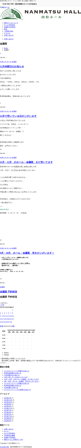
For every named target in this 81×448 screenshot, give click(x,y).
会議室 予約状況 (9, 27)
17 (3, 319)
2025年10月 (8, 402)
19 (7, 319)
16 (1, 319)
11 (5, 316)
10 (3, 316)
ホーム (6, 431)
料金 (5, 29)
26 (7, 322)
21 (11, 319)
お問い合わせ (8, 35)
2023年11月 (8, 408)
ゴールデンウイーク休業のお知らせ (16, 383)
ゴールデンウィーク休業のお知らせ (16, 371)
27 (9, 322)
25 (5, 322)
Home (6, 48)
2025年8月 (7, 404)
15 (13, 316)
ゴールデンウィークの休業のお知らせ (17, 390)
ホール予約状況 (9, 25)
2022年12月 (8, 416)
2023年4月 (7, 412)
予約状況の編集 (9, 435)
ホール (9, 62)
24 (3, 322)
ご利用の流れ (8, 31)
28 (11, 322)
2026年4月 (7, 398)
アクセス (7, 33)
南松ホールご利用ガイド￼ (13, 439)
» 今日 (2, 305)
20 (9, 319)
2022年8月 (7, 419)
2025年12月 (8, 400)
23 (1, 322)
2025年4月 (7, 406)
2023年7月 (7, 410)
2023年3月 (7, 414)
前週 (1, 326)
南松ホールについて (11, 23)
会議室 (14, 62)
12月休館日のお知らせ (12, 66)
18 (5, 319)
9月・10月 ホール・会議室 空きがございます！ (27, 253)
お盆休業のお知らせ (11, 387)
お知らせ (3, 62)
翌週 (12, 326)
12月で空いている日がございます (18, 116)
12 (7, 316)
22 (13, 319)
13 (9, 316)
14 (11, 316)
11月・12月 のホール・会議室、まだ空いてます (26, 162)
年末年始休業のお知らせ (12, 373)
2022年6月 (7, 421)
